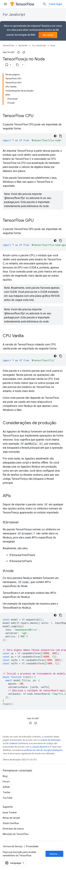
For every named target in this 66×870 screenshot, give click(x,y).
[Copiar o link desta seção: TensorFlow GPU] (37, 221)
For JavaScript (14, 14)
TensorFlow (8, 45)
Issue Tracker (10, 812)
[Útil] (18, 52)
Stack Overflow (11, 823)
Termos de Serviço (13, 846)
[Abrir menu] (5, 4)
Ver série (48, 34)
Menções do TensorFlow (16, 834)
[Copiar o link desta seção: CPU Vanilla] (27, 336)
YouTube (7, 797)
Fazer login (55, 4)
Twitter (6, 792)
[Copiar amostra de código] (60, 136)
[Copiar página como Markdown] (17, 65)
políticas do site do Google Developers (43, 750)
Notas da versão (11, 818)
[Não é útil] (23, 52)
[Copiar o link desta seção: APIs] (14, 496)
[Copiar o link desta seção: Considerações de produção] (59, 423)
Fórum (6, 781)
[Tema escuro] (55, 136)
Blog (5, 776)
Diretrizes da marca (13, 828)
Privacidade (32, 846)
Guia (52, 45)
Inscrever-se (56, 853)
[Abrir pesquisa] (44, 4)
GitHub (6, 787)
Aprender (23, 45)
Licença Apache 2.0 (41, 746)
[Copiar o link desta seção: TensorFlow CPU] (37, 116)
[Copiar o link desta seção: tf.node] (17, 571)
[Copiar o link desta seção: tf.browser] (22, 523)
